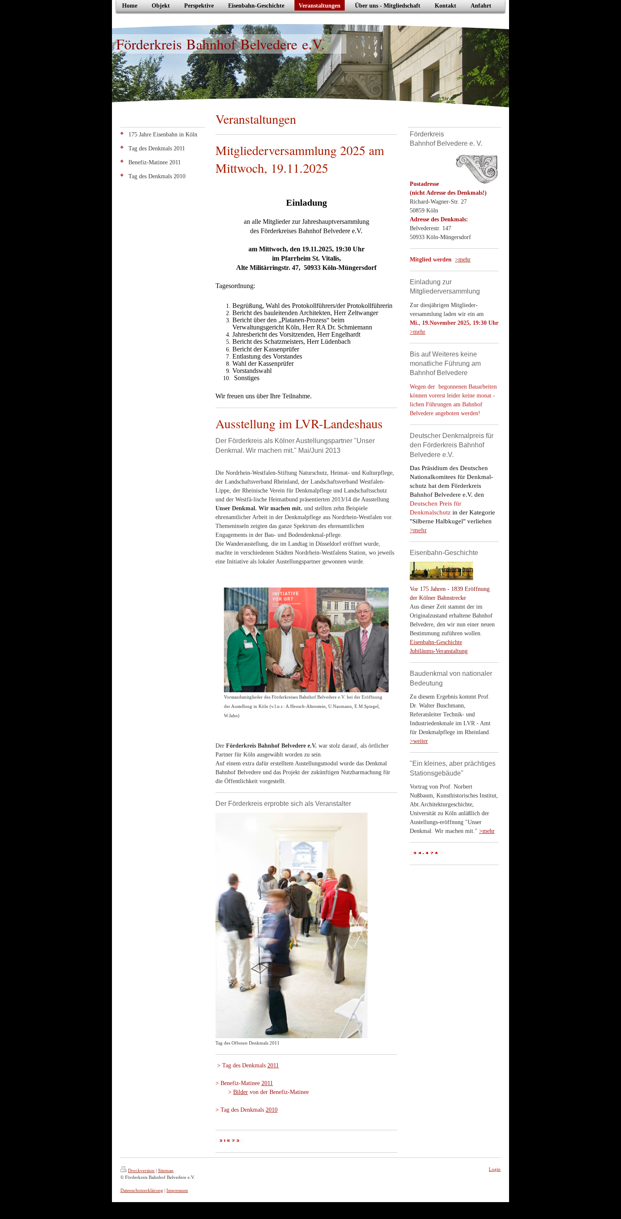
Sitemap (166, 1170)
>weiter (419, 741)
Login (495, 1169)
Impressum (177, 1190)
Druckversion (141, 1170)
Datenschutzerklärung (141, 1190)
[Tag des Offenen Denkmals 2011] (291, 925)
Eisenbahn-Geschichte (436, 642)
